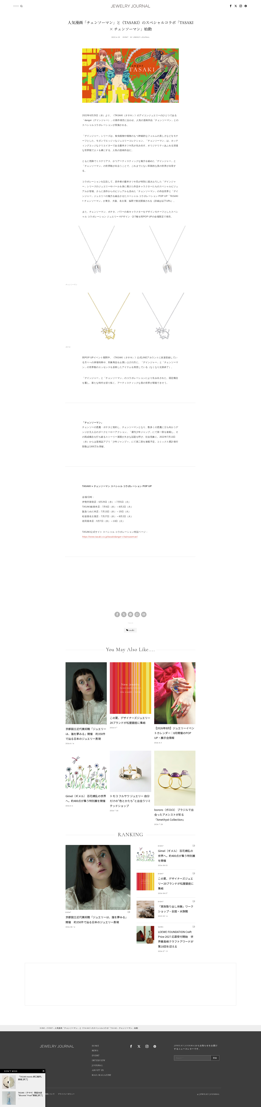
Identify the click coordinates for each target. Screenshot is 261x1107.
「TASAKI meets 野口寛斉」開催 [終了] (30, 1078)
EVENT (125, 37)
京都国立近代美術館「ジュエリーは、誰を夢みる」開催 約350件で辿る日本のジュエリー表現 (86, 734)
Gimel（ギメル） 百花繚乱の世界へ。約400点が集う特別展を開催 (86, 798)
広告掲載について (48, 1094)
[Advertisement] (130, 586)
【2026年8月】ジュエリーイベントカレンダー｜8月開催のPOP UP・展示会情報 (174, 733)
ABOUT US (98, 1070)
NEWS (160, 927)
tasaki (131, 630)
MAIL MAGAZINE (101, 1075)
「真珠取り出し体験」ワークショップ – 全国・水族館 (175, 908)
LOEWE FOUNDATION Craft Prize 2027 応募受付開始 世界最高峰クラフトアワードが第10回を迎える (175, 939)
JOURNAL (97, 1065)
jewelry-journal (141, 37)
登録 (215, 1058)
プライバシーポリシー (66, 1094)
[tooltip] (230, 6)
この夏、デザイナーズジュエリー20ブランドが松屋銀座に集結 (130, 720)
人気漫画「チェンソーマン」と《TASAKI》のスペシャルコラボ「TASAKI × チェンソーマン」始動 (96, 1028)
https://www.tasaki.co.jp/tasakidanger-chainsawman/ (110, 537)
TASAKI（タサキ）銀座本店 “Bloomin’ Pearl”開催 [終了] (30, 1094)
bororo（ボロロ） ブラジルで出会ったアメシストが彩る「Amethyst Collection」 (174, 814)
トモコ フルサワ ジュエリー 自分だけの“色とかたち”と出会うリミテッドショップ (130, 801)
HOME (42, 1028)
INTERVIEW (98, 1060)
